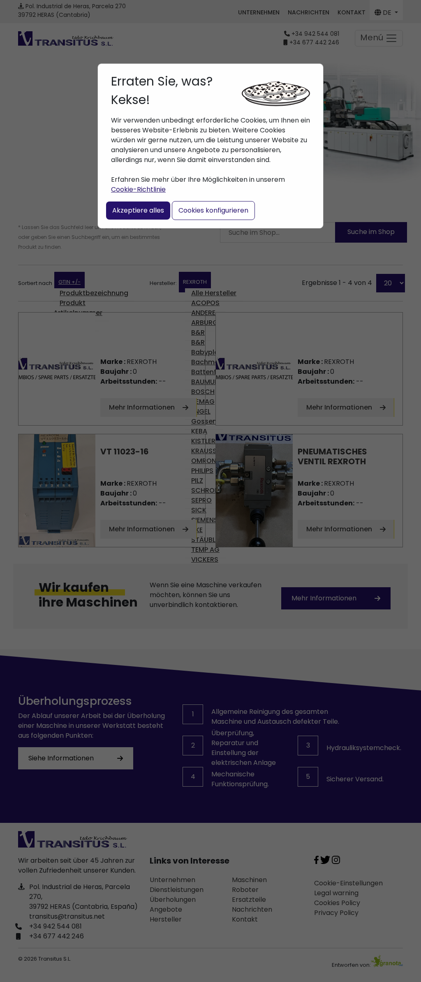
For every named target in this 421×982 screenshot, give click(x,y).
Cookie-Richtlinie (138, 189)
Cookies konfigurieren (213, 210)
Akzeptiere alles (138, 210)
